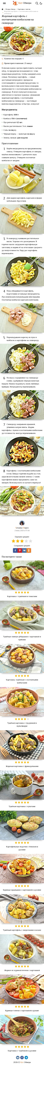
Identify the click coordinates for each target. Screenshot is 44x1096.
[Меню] (4, 3)
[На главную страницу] (2, 9)
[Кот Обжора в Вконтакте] (17, 1057)
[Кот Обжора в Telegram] (26, 1057)
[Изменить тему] (40, 3)
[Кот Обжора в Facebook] (22, 1057)
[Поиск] (36, 3)
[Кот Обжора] (15, 3)
